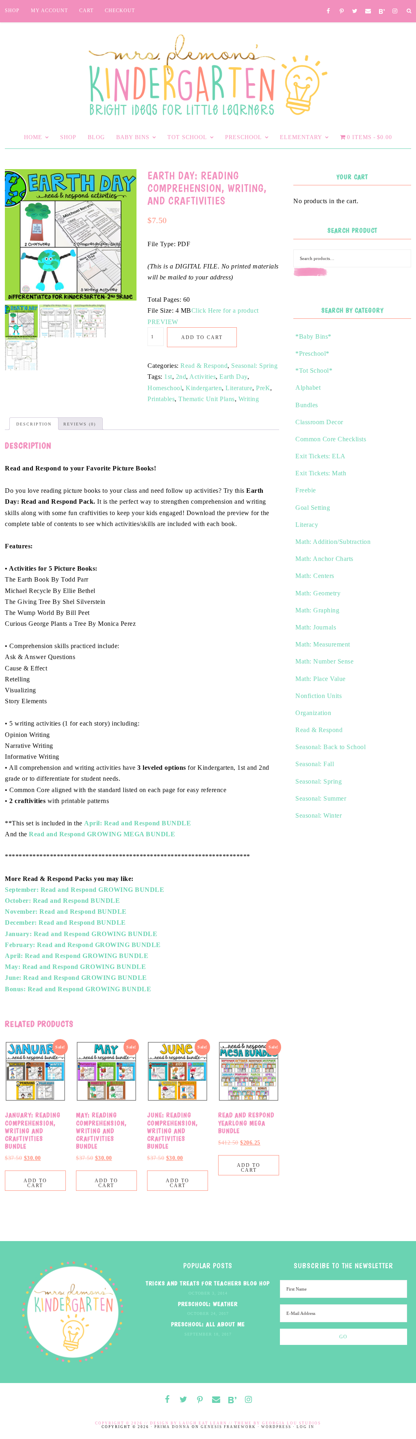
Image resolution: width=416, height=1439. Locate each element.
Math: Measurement (322, 644)
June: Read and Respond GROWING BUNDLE (76, 977)
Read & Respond (204, 365)
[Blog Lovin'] (381, 12)
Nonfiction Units (318, 695)
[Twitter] (355, 11)
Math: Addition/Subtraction (332, 541)
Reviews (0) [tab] (79, 424)
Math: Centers (314, 575)
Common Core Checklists (330, 439)
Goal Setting (312, 507)
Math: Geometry (317, 593)
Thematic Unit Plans (206, 398)
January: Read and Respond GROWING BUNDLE (81, 933)
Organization (313, 712)
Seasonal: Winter (318, 815)
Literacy (306, 524)
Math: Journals (315, 627)
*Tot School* (313, 370)
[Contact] (368, 11)
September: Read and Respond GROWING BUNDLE (84, 889)
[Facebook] (328, 11)
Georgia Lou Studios (291, 1423)
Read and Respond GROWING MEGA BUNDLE (102, 834)
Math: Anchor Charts (324, 558)
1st (168, 376)
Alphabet (308, 387)
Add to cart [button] (35, 1183)
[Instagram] (395, 11)
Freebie (305, 490)
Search (328, 276)
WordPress (276, 1427)
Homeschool (164, 387)
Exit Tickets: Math (320, 473)
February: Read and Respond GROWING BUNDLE (83, 944)
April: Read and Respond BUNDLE (137, 823)
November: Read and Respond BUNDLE (66, 911)
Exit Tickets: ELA (320, 456)
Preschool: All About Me (208, 1324)
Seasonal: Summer (320, 798)
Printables (161, 398)
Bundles (306, 405)
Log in (305, 1427)
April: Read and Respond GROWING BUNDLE (76, 955)
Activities (202, 376)
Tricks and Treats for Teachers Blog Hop (208, 1283)
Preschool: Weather (208, 1304)
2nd (181, 376)
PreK (263, 387)
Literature (238, 387)
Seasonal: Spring (254, 365)
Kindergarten (204, 387)
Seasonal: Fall (314, 763)
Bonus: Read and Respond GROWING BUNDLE (78, 989)
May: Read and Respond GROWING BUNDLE (75, 966)
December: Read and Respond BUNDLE (65, 922)
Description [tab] (34, 424)
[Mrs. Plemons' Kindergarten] (208, 72)
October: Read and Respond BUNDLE (62, 900)
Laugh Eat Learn (203, 1423)
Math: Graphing (317, 610)
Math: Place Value (320, 678)
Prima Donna (172, 1427)
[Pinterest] (342, 12)
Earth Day (233, 376)
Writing (248, 398)
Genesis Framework (228, 1427)
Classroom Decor (319, 422)
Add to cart (202, 337)
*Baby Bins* (313, 336)
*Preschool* (312, 353)
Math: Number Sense (324, 661)
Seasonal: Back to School (330, 746)
